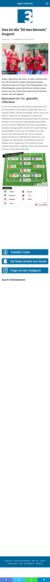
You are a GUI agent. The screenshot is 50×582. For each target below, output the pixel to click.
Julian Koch (5, 39)
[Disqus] (25, 522)
